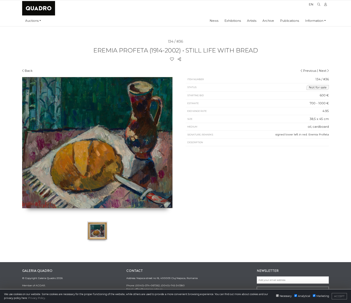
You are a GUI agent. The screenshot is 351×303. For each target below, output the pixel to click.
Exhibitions (232, 21)
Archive (268, 21)
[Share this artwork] (179, 59)
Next (323, 71)
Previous (309, 71)
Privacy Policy (36, 298)
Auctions (32, 21)
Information (314, 21)
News (214, 21)
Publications (289, 21)
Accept (339, 296)
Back (28, 71)
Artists (251, 21)
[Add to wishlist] (172, 59)
